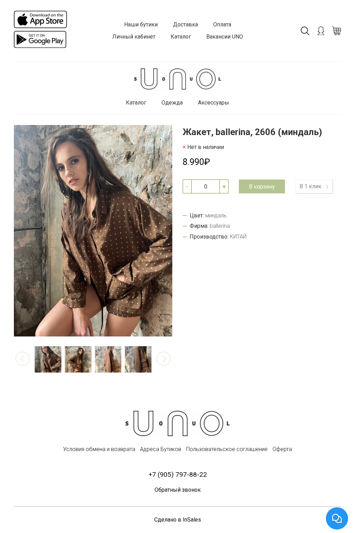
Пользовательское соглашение (227, 449)
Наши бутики (141, 24)
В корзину (262, 186)
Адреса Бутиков (160, 449)
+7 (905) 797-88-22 (177, 474)
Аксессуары (213, 102)
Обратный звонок (178, 489)
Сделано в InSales (177, 519)
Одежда (172, 102)
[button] (22, 359)
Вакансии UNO (224, 36)
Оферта (282, 449)
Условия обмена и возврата (99, 449)
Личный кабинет (133, 36)
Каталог (181, 36)
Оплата (222, 24)
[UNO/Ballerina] (177, 79)
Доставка (185, 24)
